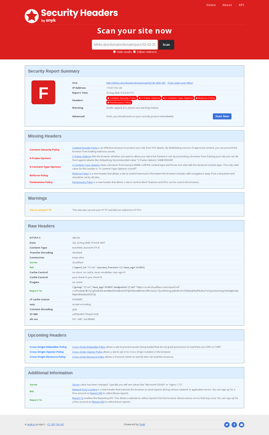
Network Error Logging (84, 389)
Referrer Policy (80, 173)
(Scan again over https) (180, 82)
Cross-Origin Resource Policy (88, 356)
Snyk (142, 424)
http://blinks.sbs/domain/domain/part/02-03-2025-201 (136, 82)
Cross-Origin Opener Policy (87, 351)
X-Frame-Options (81, 156)
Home (211, 5)
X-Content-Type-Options (86, 165)
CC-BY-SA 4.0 (55, 424)
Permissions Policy (82, 182)
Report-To (77, 398)
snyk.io (31, 424)
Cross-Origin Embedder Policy (88, 347)
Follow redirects (147, 52)
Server (76, 384)
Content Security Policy (85, 147)
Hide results (124, 52)
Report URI (96, 393)
